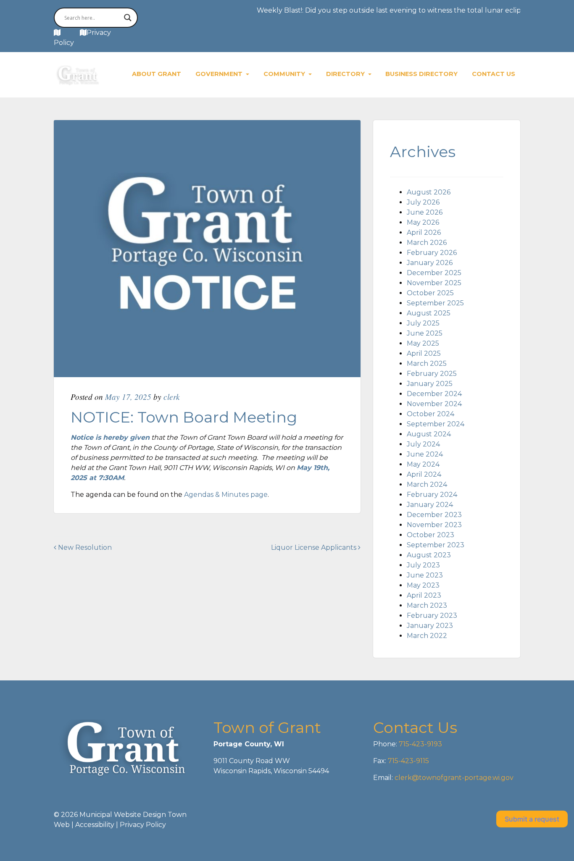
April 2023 (424, 595)
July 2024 (423, 444)
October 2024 (430, 414)
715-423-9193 (419, 744)
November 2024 (434, 404)
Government (219, 74)
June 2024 (425, 454)
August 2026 (428, 192)
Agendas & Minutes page (226, 495)
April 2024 (424, 474)
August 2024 (429, 434)
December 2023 (434, 515)
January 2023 (430, 626)
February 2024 (432, 495)
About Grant (156, 74)
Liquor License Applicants (314, 547)
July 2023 (423, 565)
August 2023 (429, 555)
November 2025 (434, 283)
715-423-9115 (408, 761)
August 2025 (428, 313)
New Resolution (84, 547)
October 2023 (430, 535)
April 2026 (424, 232)
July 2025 (423, 323)
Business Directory (421, 74)
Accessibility (94, 825)
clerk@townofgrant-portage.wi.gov (453, 778)
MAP (70, 33)
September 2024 (435, 424)
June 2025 (424, 333)
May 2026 (423, 222)
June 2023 (425, 575)
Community (285, 74)
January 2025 (430, 384)
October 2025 (430, 293)
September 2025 (435, 303)
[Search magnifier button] (128, 18)
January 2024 (430, 505)
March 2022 (427, 636)
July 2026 (423, 202)
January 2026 (430, 263)
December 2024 (434, 394)
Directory (346, 74)
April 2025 (424, 353)
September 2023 (435, 545)
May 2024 (423, 464)
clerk (171, 396)
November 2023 (434, 525)
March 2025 (427, 364)
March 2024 (427, 484)
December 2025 (434, 273)
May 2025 (423, 343)
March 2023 (427, 605)
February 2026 (432, 253)
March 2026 (427, 243)
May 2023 (423, 585)
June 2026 (424, 212)
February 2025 (432, 374)
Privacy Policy (143, 825)
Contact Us (493, 74)
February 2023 (432, 616)
